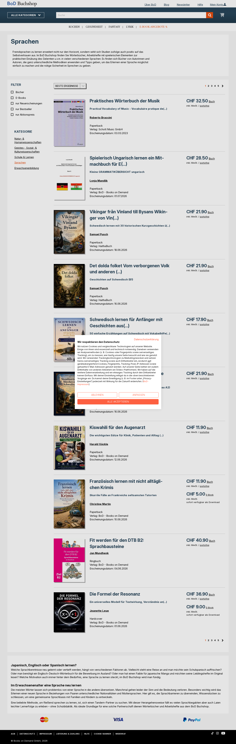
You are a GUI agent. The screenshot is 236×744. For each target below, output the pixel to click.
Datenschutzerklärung (146, 339)
